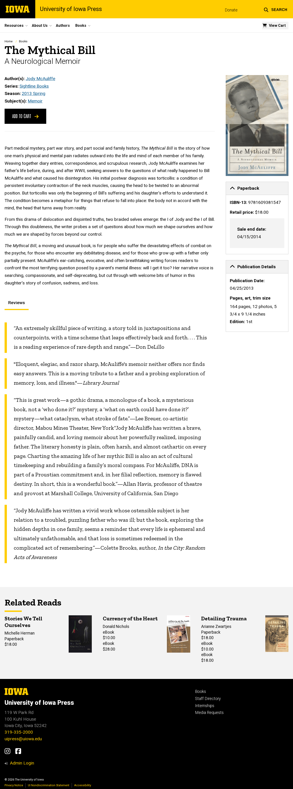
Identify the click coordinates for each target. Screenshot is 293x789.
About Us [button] (40, 25)
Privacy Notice (14, 785)
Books (23, 41)
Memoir (35, 101)
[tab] (257, 188)
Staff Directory (208, 698)
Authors (63, 25)
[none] (257, 218)
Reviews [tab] (16, 302)
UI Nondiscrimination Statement (48, 785)
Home (9, 41)
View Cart (277, 25)
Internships (204, 705)
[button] (275, 9)
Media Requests (209, 712)
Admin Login (22, 763)
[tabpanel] (110, 443)
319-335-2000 (19, 732)
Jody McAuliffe (40, 78)
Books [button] (80, 25)
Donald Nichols (116, 626)
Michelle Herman (20, 633)
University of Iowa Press (71, 9)
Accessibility (82, 785)
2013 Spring (33, 93)
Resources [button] (14, 25)
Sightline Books (34, 86)
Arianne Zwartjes (216, 626)
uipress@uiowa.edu (23, 738)
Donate (231, 10)
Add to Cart (22, 116)
